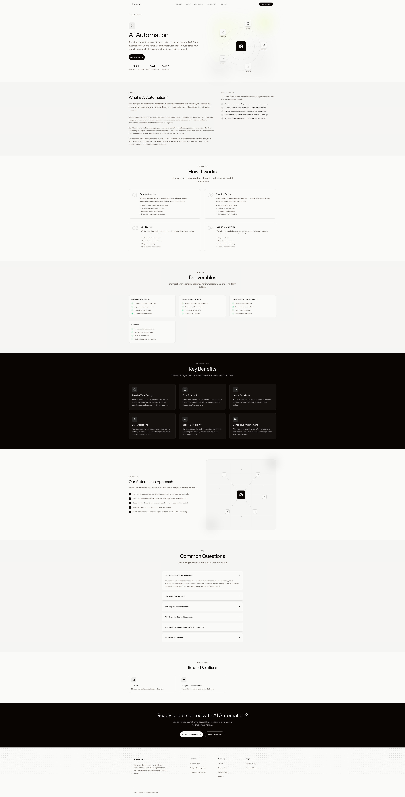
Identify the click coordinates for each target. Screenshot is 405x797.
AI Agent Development (198, 768)
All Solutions (136, 15)
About (220, 764)
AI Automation (195, 764)
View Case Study (214, 734)
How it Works (222, 768)
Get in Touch (266, 4)
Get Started (135, 57)
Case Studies (222, 772)
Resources (211, 4)
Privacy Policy (251, 764)
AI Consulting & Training (198, 772)
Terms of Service (252, 768)
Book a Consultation (190, 734)
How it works (198, 4)
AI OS (188, 4)
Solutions (179, 4)
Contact (223, 4)
